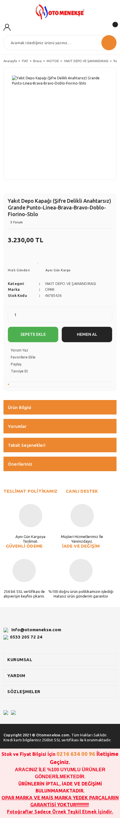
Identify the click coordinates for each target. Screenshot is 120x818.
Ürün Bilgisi (19, 407)
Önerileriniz (20, 464)
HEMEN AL (87, 334)
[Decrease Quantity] (107, 311)
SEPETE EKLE (33, 334)
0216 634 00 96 (76, 754)
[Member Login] (6, 27)
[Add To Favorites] (60, 357)
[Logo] (60, 11)
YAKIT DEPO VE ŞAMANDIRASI (70, 283)
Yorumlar (17, 426)
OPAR (50, 289)
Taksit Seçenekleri (26, 445)
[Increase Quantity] (107, 318)
